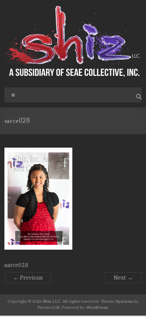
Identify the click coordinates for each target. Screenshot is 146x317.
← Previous (28, 277)
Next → (123, 277)
